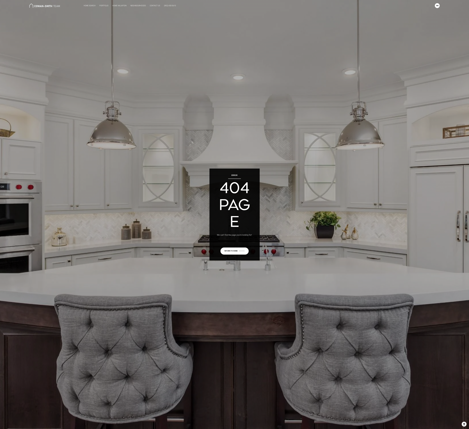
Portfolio (103, 6)
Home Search (90, 6)
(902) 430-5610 (170, 6)
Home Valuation (119, 6)
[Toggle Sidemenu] (437, 5)
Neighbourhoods (138, 6)
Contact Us (155, 6)
